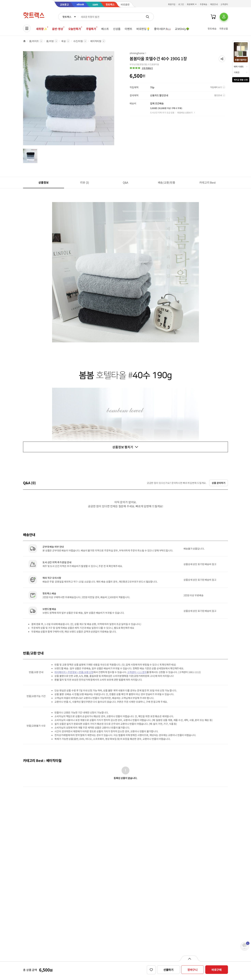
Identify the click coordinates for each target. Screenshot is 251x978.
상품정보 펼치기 (122, 447)
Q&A (125, 182)
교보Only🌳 (182, 29)
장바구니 (192, 970)
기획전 (236, 72)
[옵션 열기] (189, 958)
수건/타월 (78, 41)
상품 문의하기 (218, 483)
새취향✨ (41, 29)
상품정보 (43, 182)
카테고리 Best (207, 182)
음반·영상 (57, 29)
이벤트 (128, 29)
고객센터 (224, 4)
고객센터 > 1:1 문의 (137, 672)
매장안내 (214, 4)
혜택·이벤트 (239, 66)
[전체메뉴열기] (27, 28)
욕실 (63, 41)
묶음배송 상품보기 (185, 112)
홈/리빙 (50, 41)
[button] (222, 59)
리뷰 (84, 182)
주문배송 (203, 4)
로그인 (181, 4)
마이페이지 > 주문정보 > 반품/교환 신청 (73, 672)
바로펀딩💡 (143, 29)
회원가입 (172, 4)
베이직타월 (95, 41)
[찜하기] (151, 969)
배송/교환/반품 (166, 182)
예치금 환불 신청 (241, 79)
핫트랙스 (66, 16)
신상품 (117, 29)
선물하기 (168, 970)
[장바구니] (213, 17)
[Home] (24, 41)
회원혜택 (190, 4)
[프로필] (224, 17)
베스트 (105, 29)
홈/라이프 (34, 41)
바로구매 (217, 970)
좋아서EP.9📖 (162, 29)
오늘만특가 (74, 29)
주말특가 (91, 29)
